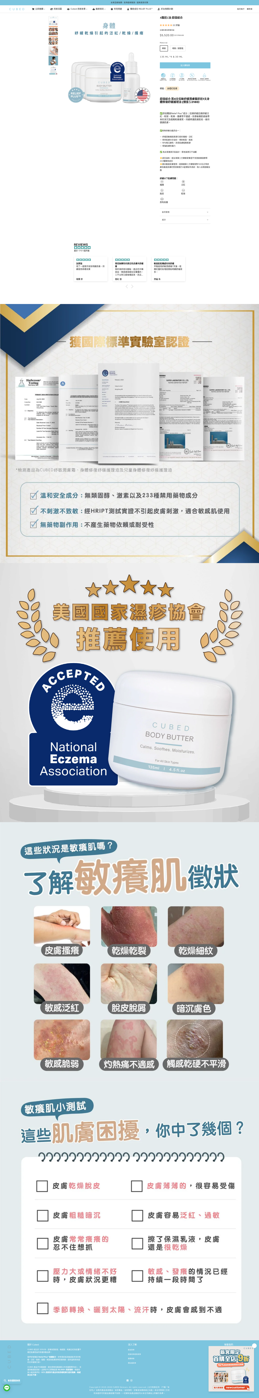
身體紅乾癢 (172, 88)
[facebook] (127, 1380)
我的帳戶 (241, 9)
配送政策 (131, 1350)
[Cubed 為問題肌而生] (16, 9)
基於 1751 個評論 (81, 250)
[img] (131, 247)
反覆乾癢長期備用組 (167, 30)
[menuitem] (38, 9)
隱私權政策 (132, 1363)
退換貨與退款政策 (134, 1354)
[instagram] (131, 1380)
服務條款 (131, 1359)
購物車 (250, 9)
